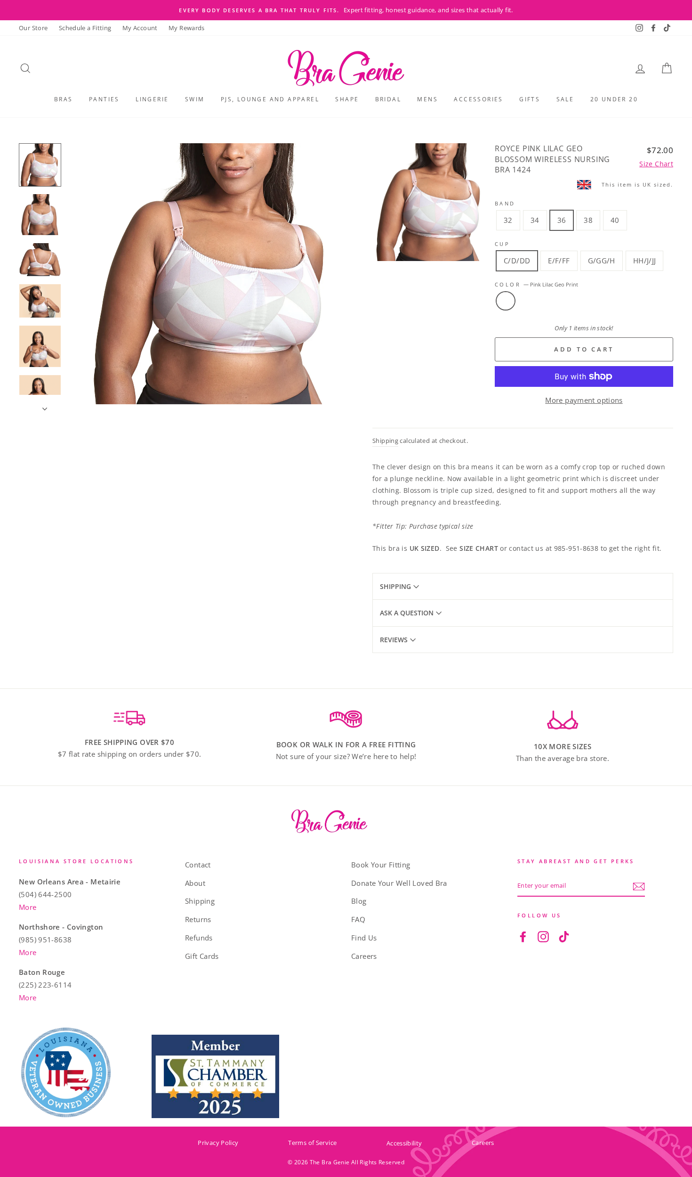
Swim (195, 99)
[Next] (40, 399)
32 (508, 220)
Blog (359, 901)
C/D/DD (517, 260)
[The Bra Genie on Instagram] (543, 936)
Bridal (388, 99)
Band (505, 203)
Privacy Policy (218, 1142)
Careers (364, 956)
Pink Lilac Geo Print (506, 301)
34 (535, 220)
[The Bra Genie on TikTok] (564, 936)
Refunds (199, 937)
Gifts (529, 99)
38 (588, 220)
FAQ (358, 919)
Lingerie (152, 99)
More (28, 907)
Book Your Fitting (380, 864)
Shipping (385, 440)
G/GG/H (601, 260)
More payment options (584, 400)
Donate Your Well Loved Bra (399, 883)
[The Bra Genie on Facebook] (523, 936)
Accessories (478, 99)
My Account (140, 28)
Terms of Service (312, 1142)
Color (536, 284)
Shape (347, 99)
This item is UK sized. (637, 184)
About (195, 883)
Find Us (364, 937)
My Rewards (187, 28)
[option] (346, 10)
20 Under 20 (614, 99)
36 (561, 220)
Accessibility (404, 1143)
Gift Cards (202, 956)
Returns (198, 919)
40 (615, 220)
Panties (104, 99)
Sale (565, 99)
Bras (63, 99)
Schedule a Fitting (85, 28)
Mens (427, 99)
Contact (198, 864)
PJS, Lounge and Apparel (270, 99)
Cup (502, 243)
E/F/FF (559, 260)
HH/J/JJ (644, 260)
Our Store (33, 28)
